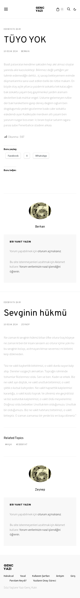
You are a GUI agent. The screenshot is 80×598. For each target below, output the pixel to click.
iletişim (60, 576)
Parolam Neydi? (18, 580)
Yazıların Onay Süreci (44, 580)
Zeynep (25, 324)
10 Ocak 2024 (11, 51)
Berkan (25, 51)
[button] (74, 9)
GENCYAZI (40, 9)
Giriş (73, 576)
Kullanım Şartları (41, 576)
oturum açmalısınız (49, 251)
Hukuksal (9, 576)
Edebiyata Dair (12, 29)
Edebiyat (22, 444)
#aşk (9, 444)
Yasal (23, 576)
